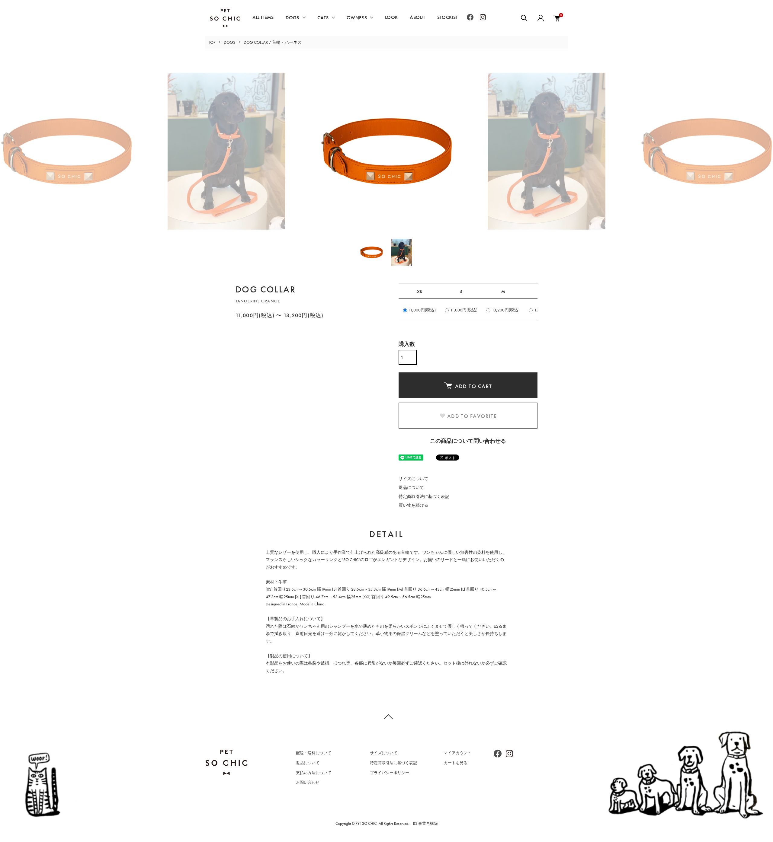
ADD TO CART (473, 386)
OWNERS (357, 17)
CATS (323, 17)
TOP (211, 42)
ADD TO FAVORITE (472, 416)
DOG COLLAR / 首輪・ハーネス (273, 42)
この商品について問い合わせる (468, 440)
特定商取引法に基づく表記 (424, 496)
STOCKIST (447, 17)
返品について (411, 487)
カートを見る (455, 762)
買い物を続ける (413, 505)
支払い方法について (313, 772)
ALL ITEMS (263, 17)
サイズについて (413, 478)
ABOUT (417, 17)
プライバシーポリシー (389, 772)
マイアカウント (457, 752)
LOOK (391, 17)
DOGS (292, 17)
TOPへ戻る (386, 716)
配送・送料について (313, 752)
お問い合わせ (307, 782)
